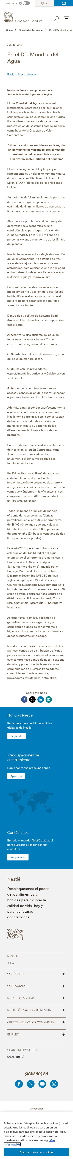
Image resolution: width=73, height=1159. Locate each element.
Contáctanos (36, 985)
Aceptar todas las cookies (36, 1152)
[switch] (26, 3)
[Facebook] (19, 1084)
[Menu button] (66, 18)
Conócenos (36, 973)
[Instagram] (54, 1084)
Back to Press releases (22, 74)
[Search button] (59, 18)
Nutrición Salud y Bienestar (36, 1009)
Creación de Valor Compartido (36, 1022)
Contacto (63, 3)
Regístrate (16, 735)
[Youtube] (42, 1084)
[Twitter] (31, 1084)
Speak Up (16, 776)
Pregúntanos (18, 857)
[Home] (23, 17)
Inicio (11, 963)
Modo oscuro (11, 3)
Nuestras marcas (36, 997)
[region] (36, 1135)
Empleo (36, 1034)
